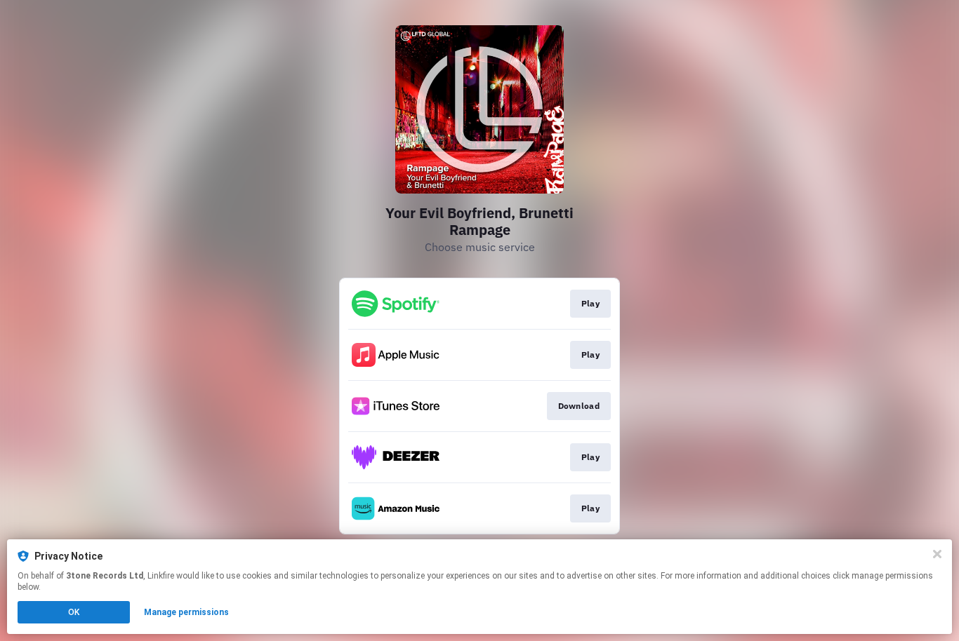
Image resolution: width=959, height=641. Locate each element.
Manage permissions (186, 612)
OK (73, 612)
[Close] (937, 554)
